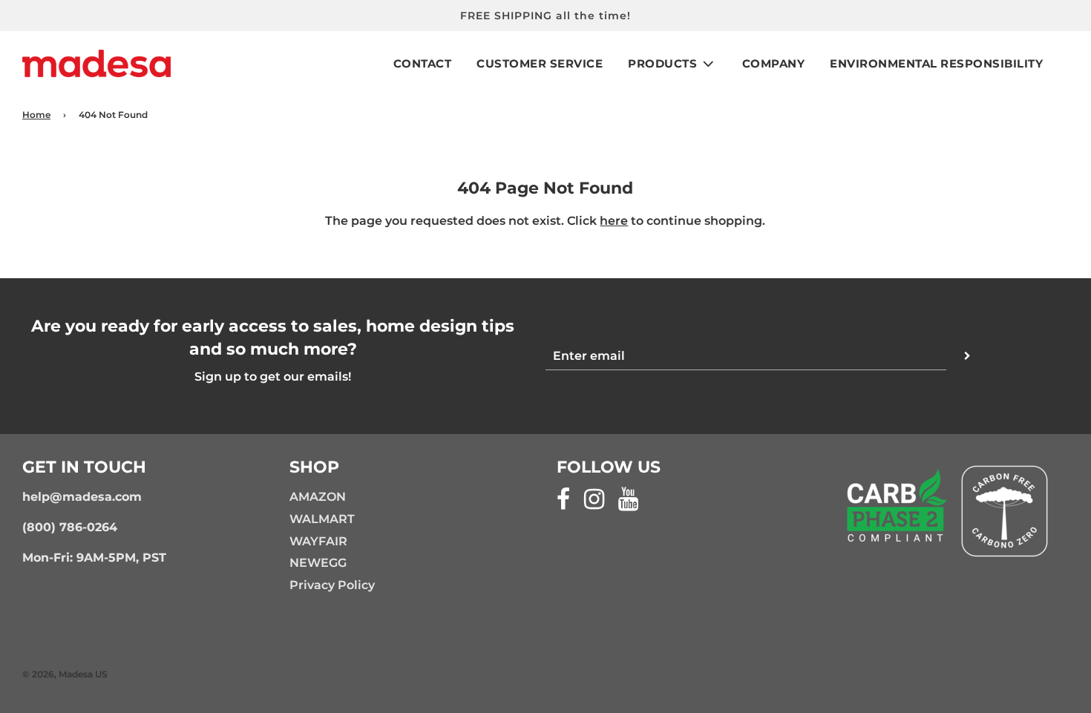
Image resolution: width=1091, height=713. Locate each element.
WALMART (322, 519)
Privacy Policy (332, 585)
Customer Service (539, 63)
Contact (422, 63)
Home (36, 114)
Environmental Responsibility (936, 63)
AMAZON (317, 497)
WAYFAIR (318, 541)
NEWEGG (318, 563)
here (614, 221)
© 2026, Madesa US (65, 674)
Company (773, 63)
